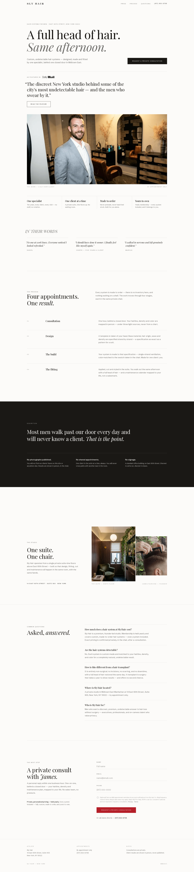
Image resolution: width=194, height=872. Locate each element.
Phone (99, 785)
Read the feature (39, 104)
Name (99, 762)
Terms (136, 802)
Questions (145, 3)
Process (133, 3)
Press (123, 3)
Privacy (130, 802)
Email (99, 774)
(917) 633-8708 (160, 3)
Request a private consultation (147, 61)
